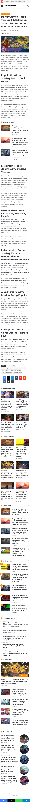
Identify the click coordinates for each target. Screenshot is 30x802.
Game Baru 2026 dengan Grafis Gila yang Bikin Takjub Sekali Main (21, 425)
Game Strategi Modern (19, 368)
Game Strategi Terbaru (7, 372)
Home (4, 10)
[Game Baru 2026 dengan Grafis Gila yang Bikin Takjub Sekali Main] (22, 417)
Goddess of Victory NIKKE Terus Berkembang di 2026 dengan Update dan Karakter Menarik (20, 711)
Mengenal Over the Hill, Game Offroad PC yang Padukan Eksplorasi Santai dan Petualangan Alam (21, 495)
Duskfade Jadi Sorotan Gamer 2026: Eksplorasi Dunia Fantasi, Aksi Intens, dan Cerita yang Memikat (9, 779)
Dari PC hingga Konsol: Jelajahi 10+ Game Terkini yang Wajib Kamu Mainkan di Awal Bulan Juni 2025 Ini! (22, 404)
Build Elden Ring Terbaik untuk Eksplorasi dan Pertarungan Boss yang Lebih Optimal (7, 494)
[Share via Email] (8, 381)
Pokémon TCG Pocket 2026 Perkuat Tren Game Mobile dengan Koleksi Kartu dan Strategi (7, 473)
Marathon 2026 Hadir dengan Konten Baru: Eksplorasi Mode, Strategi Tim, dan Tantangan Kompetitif (19, 608)
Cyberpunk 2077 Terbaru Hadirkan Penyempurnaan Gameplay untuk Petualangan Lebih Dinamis (21, 452)
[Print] (12, 381)
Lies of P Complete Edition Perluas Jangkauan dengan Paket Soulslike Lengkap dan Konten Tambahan (20, 531)
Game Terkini (10, 10)
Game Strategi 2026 (11, 365)
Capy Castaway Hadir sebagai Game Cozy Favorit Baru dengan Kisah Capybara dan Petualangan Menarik (20, 551)
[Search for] (28, 6)
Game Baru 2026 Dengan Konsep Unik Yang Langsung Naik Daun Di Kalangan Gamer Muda (7, 426)
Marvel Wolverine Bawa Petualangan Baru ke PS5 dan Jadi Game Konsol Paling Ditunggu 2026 (22, 473)
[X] (8, 378)
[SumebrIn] (11, 6)
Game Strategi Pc (5, 370)
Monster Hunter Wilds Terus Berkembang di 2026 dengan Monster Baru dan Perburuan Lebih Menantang (20, 577)
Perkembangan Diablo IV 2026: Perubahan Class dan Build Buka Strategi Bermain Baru (20, 598)
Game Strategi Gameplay (7, 368)
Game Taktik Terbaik (17, 372)
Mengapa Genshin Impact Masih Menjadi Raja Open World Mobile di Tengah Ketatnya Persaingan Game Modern (7, 404)
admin (4, 30)
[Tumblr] (16, 378)
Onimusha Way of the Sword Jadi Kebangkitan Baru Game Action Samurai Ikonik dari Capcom (9, 748)
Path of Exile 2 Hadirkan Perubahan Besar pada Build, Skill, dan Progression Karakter (20, 588)
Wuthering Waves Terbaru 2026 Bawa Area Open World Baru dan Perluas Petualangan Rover (20, 702)
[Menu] (2, 6)
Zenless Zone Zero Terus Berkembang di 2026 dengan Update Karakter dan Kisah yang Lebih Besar (20, 692)
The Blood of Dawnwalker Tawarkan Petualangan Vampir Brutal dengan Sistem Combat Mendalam (9, 758)
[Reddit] (24, 378)
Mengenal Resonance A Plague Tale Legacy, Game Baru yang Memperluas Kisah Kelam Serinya (9, 768)
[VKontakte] (4, 381)
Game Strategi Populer (16, 370)
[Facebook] (4, 378)
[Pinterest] (20, 378)
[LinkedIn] (12, 378)
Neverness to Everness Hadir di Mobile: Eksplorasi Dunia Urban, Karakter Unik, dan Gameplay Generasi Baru (20, 722)
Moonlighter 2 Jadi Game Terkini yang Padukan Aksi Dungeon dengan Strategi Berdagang (7, 451)
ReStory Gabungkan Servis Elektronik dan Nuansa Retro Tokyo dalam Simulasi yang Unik (20, 541)
